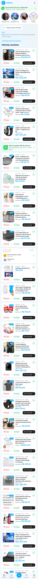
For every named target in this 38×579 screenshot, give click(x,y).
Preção (17, 63)
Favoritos (26, 577)
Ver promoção (28, 63)
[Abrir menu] (34, 3)
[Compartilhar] (33, 50)
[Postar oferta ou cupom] (19, 575)
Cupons (12, 577)
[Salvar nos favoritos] (4, 51)
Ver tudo (31, 250)
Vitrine (34, 577)
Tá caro (7, 63)
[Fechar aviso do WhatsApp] (35, 8)
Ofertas (4, 577)
